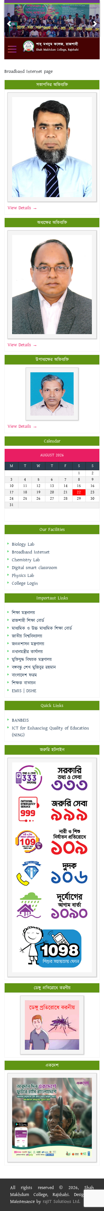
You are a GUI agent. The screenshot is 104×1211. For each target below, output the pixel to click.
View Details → (22, 208)
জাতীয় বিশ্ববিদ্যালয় (27, 636)
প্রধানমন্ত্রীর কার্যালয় (27, 652)
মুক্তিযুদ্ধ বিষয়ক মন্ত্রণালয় (32, 659)
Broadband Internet (31, 552)
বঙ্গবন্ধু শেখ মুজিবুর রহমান (34, 667)
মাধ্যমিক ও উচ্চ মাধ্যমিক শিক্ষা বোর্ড (42, 628)
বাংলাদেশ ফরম (24, 675)
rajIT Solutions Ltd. (61, 1201)
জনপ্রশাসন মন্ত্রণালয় (28, 644)
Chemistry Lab (26, 560)
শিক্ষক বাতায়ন (24, 683)
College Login (25, 583)
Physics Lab (23, 575)
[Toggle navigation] (15, 49)
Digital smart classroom (34, 567)
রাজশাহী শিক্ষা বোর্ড (28, 620)
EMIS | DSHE (24, 691)
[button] (9, 23)
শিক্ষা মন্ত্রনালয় (23, 613)
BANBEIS (20, 720)
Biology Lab (23, 544)
